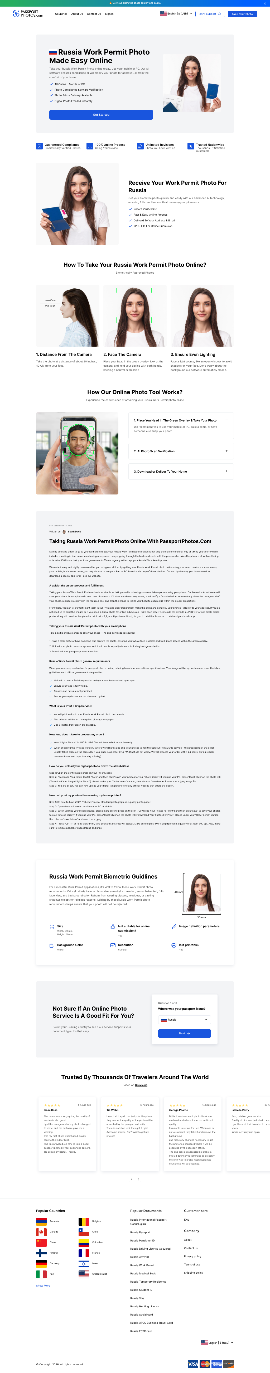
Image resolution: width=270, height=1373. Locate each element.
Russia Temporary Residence (148, 1281)
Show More (43, 1285)
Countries (61, 14)
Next (182, 1033)
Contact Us (94, 14)
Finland (54, 1253)
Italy (52, 1274)
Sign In (109, 14)
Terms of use (192, 1264)
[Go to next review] (138, 1179)
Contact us (190, 1248)
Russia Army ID (139, 1257)
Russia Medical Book (143, 1273)
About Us (77, 14)
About (187, 1239)
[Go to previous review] (131, 1179)
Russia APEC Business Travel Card (151, 1323)
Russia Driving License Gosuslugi (150, 1248)
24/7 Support (207, 14)
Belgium (96, 1221)
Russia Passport (140, 1232)
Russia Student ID (141, 1290)
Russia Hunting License (144, 1306)
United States (99, 1274)
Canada (54, 1232)
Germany (55, 1263)
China (53, 1242)
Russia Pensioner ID (142, 1240)
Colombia (97, 1242)
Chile (95, 1232)
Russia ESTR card (141, 1331)
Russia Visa (137, 1298)
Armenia (54, 1221)
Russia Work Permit (142, 1265)
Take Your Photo (242, 14)
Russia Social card (141, 1314)
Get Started (101, 115)
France (96, 1253)
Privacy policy (192, 1256)
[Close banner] (265, 3)
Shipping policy (193, 1272)
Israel (95, 1263)
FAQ (186, 1219)
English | (177, 13)
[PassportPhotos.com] (28, 15)
